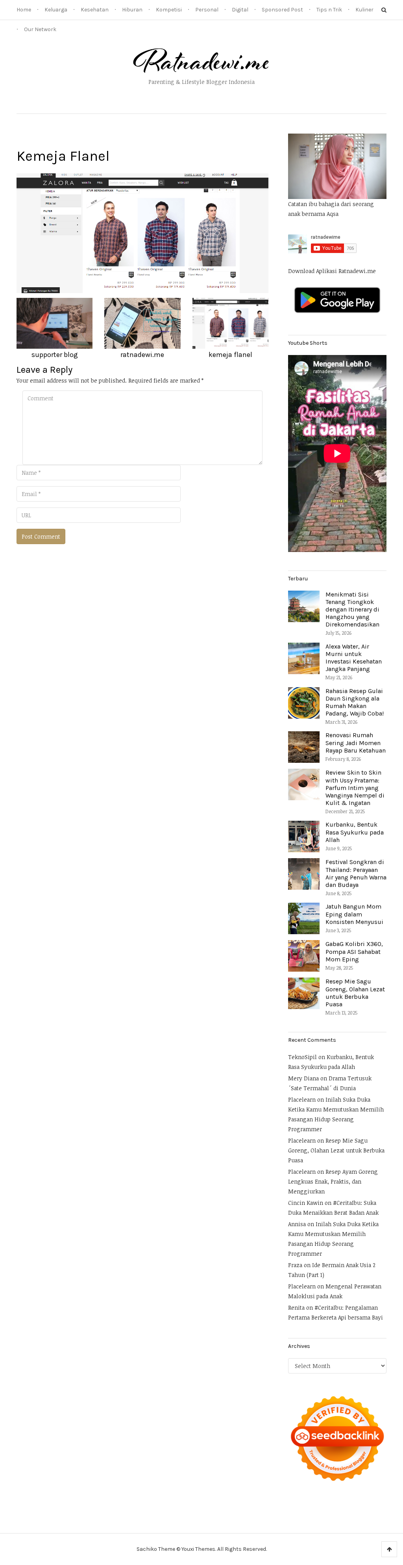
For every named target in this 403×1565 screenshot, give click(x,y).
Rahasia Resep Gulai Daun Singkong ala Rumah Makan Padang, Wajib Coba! (354, 702)
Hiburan (132, 9)
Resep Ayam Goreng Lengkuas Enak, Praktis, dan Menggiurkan (333, 1181)
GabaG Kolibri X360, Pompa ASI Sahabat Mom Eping (354, 951)
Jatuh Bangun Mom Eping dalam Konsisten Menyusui (354, 914)
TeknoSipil (302, 1057)
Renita (296, 1307)
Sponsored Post (282, 9)
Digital (240, 9)
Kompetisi (169, 9)
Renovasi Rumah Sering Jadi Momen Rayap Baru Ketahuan (355, 742)
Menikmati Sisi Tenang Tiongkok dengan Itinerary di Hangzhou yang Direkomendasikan (352, 609)
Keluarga (55, 9)
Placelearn (302, 1099)
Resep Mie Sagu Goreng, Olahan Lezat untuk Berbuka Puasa (355, 993)
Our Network (40, 29)
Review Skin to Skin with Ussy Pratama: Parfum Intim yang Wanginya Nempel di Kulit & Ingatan (355, 788)
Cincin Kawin (305, 1202)
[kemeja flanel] (142, 232)
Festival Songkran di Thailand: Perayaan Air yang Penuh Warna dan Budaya (355, 873)
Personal (206, 9)
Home (24, 9)
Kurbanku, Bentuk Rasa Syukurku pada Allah (354, 832)
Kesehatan (95, 9)
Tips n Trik (329, 9)
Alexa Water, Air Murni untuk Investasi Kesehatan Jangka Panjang (353, 658)
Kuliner (364, 9)
